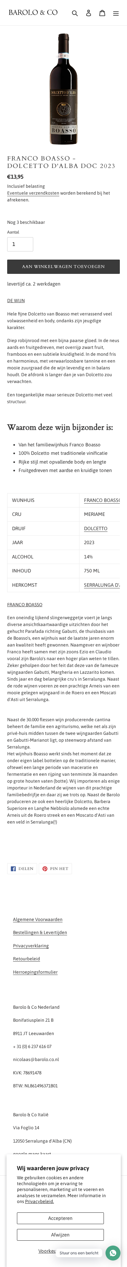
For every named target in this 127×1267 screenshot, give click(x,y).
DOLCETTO (95, 528)
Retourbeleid (26, 958)
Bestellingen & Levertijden (40, 932)
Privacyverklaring (31, 945)
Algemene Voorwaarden (38, 919)
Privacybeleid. (39, 1201)
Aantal (13, 232)
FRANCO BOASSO (103, 500)
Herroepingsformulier (35, 972)
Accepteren (60, 1218)
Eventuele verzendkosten (33, 193)
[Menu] (116, 13)
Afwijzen (60, 1234)
